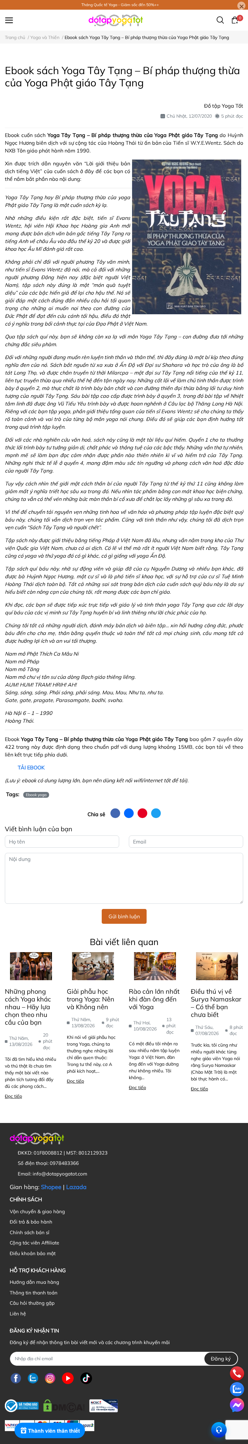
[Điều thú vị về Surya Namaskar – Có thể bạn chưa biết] (217, 966)
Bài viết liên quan (124, 941)
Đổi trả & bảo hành (31, 1222)
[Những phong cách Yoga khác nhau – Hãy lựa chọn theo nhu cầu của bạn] (31, 966)
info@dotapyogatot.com (60, 1174)
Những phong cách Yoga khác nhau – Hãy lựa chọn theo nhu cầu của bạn (28, 1006)
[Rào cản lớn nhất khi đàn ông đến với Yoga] (155, 966)
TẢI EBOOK (31, 767)
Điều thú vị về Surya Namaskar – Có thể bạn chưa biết (216, 1003)
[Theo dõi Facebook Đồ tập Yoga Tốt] (16, 1378)
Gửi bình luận (124, 916)
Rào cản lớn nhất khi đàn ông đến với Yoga (154, 999)
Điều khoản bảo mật (33, 1253)
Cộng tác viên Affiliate (34, 1243)
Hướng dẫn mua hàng (34, 1282)
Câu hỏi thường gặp (32, 1303)
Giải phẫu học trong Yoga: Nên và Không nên (90, 999)
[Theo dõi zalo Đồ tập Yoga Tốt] (33, 1378)
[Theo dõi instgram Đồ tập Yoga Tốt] (50, 1378)
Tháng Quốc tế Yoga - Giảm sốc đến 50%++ (120, 4)
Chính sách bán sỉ (29, 1232)
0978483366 (64, 1163)
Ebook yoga (36, 794)
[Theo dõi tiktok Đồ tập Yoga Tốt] (86, 1378)
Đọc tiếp (13, 1096)
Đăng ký (221, 1358)
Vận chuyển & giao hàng (37, 1211)
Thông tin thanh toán (33, 1293)
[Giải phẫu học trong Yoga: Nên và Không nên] (93, 966)
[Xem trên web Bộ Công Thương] (61, 1404)
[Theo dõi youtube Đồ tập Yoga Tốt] (68, 1378)
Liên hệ (18, 1314)
